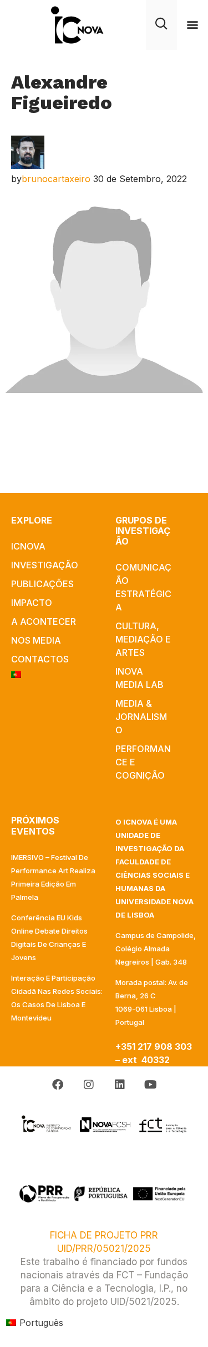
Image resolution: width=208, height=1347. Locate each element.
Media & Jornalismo (141, 716)
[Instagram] (88, 1084)
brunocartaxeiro (56, 178)
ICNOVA (28, 546)
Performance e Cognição (143, 762)
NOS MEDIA (36, 640)
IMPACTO (31, 602)
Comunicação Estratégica (143, 587)
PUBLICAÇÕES (42, 583)
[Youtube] (150, 1084)
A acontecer (43, 621)
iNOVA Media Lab (139, 678)
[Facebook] (57, 1084)
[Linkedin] (119, 1084)
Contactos (40, 659)
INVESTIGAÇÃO (44, 565)
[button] (192, 24)
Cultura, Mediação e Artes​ (143, 639)
